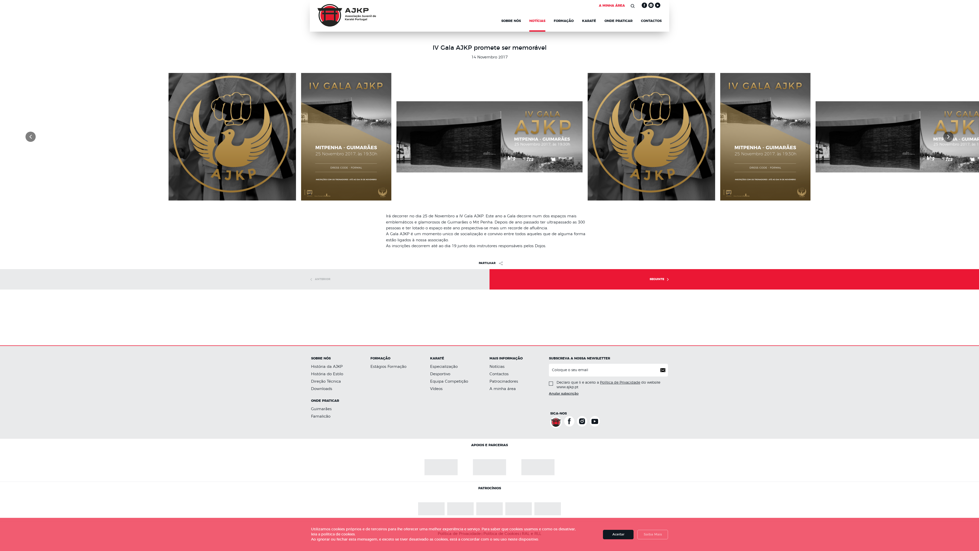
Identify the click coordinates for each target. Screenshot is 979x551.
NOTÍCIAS (537, 21)
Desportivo (440, 374)
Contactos (651, 21)
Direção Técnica (326, 381)
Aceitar (618, 534)
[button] (30, 137)
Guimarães (321, 408)
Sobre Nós (511, 21)
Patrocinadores (504, 381)
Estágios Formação (388, 367)
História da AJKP (327, 367)
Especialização (444, 367)
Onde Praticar (618, 21)
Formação (564, 21)
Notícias (497, 367)
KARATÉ (589, 21)
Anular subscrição (563, 393)
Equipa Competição (449, 381)
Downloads (321, 388)
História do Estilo (327, 374)
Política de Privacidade (620, 382)
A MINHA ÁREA (612, 5)
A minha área (503, 388)
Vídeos (436, 388)
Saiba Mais (653, 534)
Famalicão (320, 416)
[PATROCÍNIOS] (460, 502)
